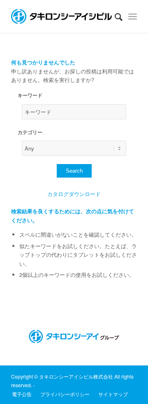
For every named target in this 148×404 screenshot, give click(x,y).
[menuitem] (114, 16)
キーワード (30, 95)
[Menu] (132, 16)
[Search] (114, 16)
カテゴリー (30, 132)
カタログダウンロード (74, 194)
